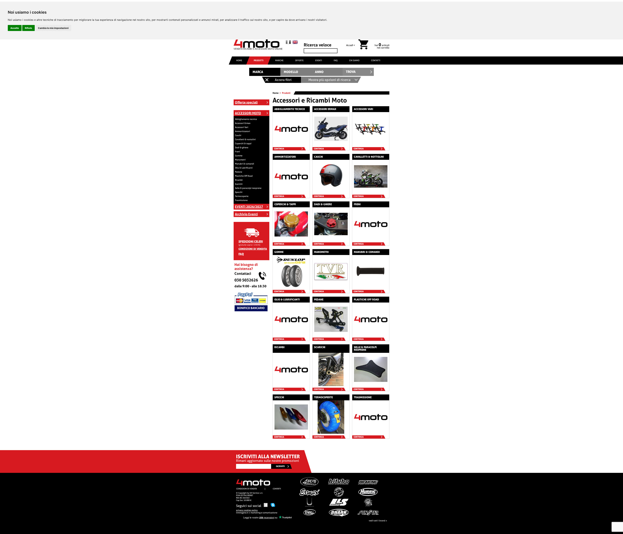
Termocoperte (241, 196)
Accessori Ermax (242, 123)
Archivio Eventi (246, 214)
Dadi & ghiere (241, 147)
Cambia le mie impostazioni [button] (53, 28)
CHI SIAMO (354, 60)
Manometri (240, 160)
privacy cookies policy (247, 510)
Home (276, 93)
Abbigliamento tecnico (246, 119)
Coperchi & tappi (243, 143)
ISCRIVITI (280, 466)
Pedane (238, 172)
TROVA (351, 72)
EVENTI (318, 60)
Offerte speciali (246, 102)
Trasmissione (241, 200)
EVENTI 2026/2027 (249, 207)
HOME (239, 60)
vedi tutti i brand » (378, 520)
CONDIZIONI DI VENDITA (252, 248)
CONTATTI (375, 60)
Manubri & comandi (244, 164)
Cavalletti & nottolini (245, 139)
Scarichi (239, 184)
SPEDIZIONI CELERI (250, 241)
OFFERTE (299, 60)
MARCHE (279, 60)
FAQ (335, 60)
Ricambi (239, 180)
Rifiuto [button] (28, 28)
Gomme (238, 156)
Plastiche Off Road (244, 176)
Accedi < (350, 45)
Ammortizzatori (242, 131)
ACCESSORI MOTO (248, 113)
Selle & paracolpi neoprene (248, 188)
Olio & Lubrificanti (244, 168)
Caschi (238, 135)
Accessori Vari (241, 127)
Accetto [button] (14, 28)
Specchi (238, 192)
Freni (237, 152)
